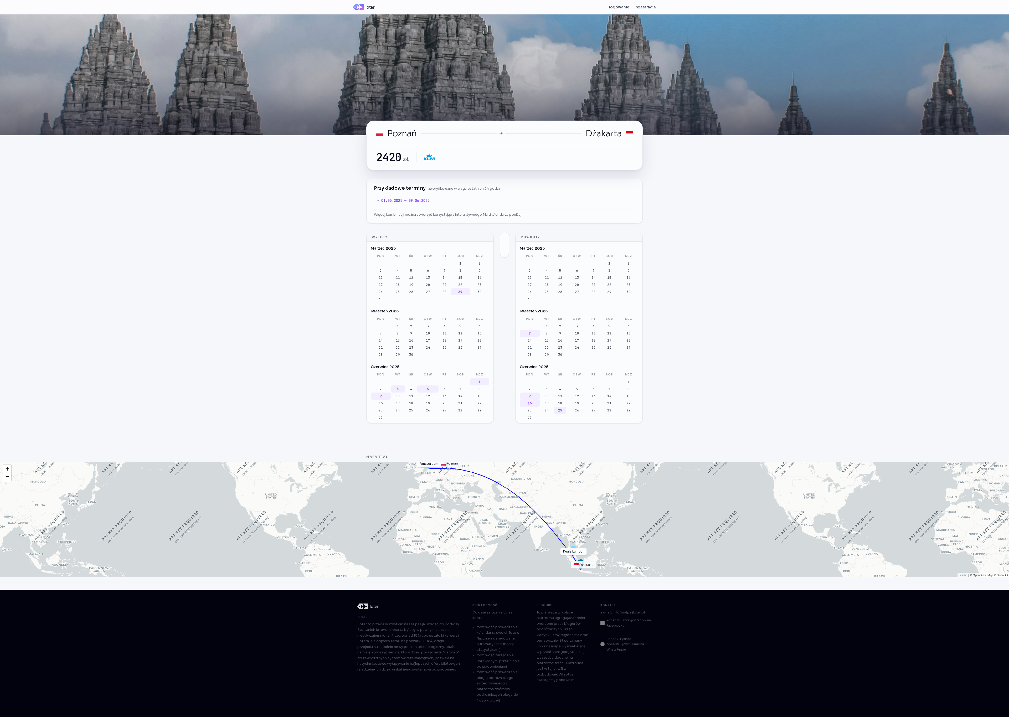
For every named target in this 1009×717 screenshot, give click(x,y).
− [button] (7, 476)
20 (428, 284)
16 (479, 277)
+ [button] (7, 469)
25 (398, 292)
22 (460, 284)
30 (479, 292)
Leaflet (963, 575)
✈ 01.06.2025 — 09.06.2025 (403, 200)
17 (381, 284)
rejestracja (646, 7)
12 (411, 277)
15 (460, 277)
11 (398, 277)
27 (428, 292)
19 (411, 284)
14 (444, 277)
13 (428, 277)
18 (398, 284)
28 (444, 292)
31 (381, 299)
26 (411, 292)
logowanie (619, 7)
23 (479, 284)
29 (460, 292)
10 (381, 277)
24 (381, 292)
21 (444, 284)
